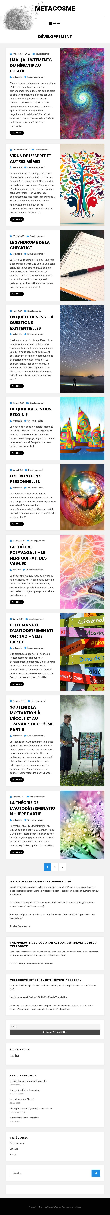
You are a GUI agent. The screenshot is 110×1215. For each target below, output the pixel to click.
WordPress (76, 1207)
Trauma (13, 1154)
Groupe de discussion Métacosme (35, 963)
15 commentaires (34, 570)
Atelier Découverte (20, 926)
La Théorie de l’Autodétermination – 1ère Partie (32, 808)
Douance (14, 1149)
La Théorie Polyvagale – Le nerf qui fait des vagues (28, 555)
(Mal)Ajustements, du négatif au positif (31, 65)
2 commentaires (35, 488)
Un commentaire (35, 334)
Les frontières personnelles (26, 479)
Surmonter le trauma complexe (24, 1118)
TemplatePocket (54, 1207)
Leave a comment (36, 77)
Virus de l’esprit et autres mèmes (30, 158)
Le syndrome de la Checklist (30, 245)
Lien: (12, 997)
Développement (43, 54)
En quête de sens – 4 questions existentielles (31, 322)
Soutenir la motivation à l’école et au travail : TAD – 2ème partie (31, 718)
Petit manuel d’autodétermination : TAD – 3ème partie (31, 633)
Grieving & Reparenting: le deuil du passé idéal (31, 1108)
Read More (17, 133)
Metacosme (55, 8)
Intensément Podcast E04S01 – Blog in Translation (40, 997)
